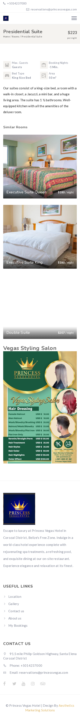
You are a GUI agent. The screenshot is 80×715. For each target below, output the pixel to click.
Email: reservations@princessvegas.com (38, 672)
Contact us (16, 611)
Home (6, 36)
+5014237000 (16, 3)
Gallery (13, 604)
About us (14, 618)
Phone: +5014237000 (25, 665)
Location (14, 596)
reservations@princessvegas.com (54, 9)
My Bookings (18, 625)
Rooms (15, 36)
